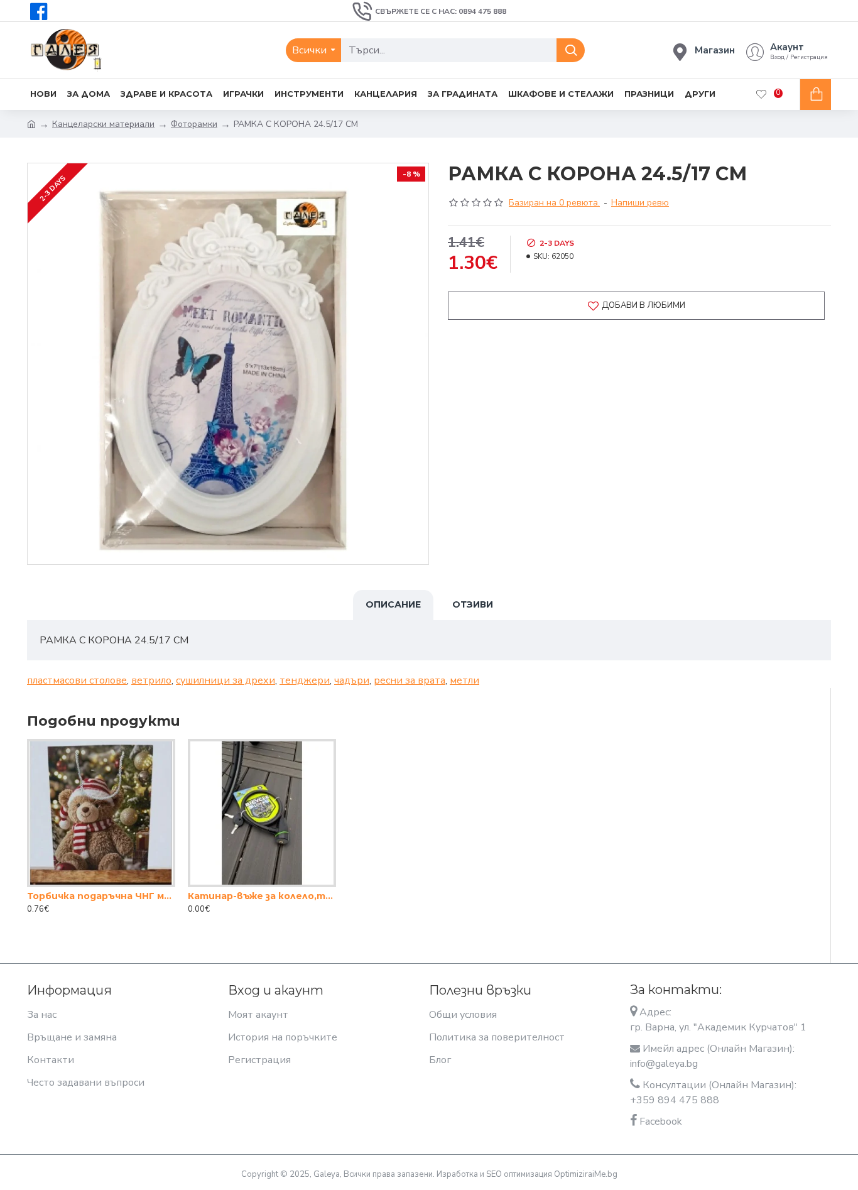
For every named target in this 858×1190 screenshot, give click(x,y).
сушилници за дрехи (225, 680)
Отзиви (472, 604)
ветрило (151, 680)
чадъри (351, 680)
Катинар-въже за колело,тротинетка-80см (262, 896)
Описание (393, 604)
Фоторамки (194, 124)
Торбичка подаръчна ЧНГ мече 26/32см (101, 896)
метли (464, 680)
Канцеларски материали (103, 124)
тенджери (305, 680)
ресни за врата (409, 680)
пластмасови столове (77, 680)
